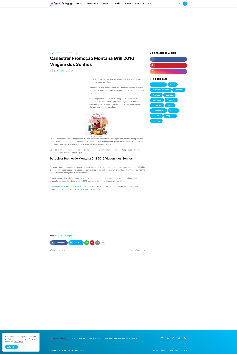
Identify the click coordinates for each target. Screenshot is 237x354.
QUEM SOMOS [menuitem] (91, 3)
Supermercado (158, 110)
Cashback (179, 90)
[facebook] (168, 59)
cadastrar (156, 116)
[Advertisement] (118, 29)
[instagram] (168, 71)
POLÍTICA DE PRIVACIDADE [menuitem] (127, 3)
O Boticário (156, 100)
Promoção (171, 100)
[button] (180, 3)
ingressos (156, 121)
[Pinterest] (92, 242)
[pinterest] (168, 65)
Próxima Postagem (137, 250)
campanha (170, 116)
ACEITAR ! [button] (11, 347)
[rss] (168, 338)
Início (155, 350)
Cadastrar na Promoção (74, 350)
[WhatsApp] (86, 242)
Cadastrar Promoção (70, 52)
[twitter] (179, 338)
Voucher (173, 110)
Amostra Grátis (158, 84)
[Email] (97, 242)
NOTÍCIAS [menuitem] (146, 3)
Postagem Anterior (58, 250)
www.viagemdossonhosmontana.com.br (72, 186)
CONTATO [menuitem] (106, 3)
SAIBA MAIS (18, 342)
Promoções (156, 105)
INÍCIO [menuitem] (79, 3)
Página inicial (55, 52)
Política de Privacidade (177, 350)
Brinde (172, 84)
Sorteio (170, 105)
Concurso (156, 95)
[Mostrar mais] (103, 242)
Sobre (163, 350)
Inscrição (169, 95)
